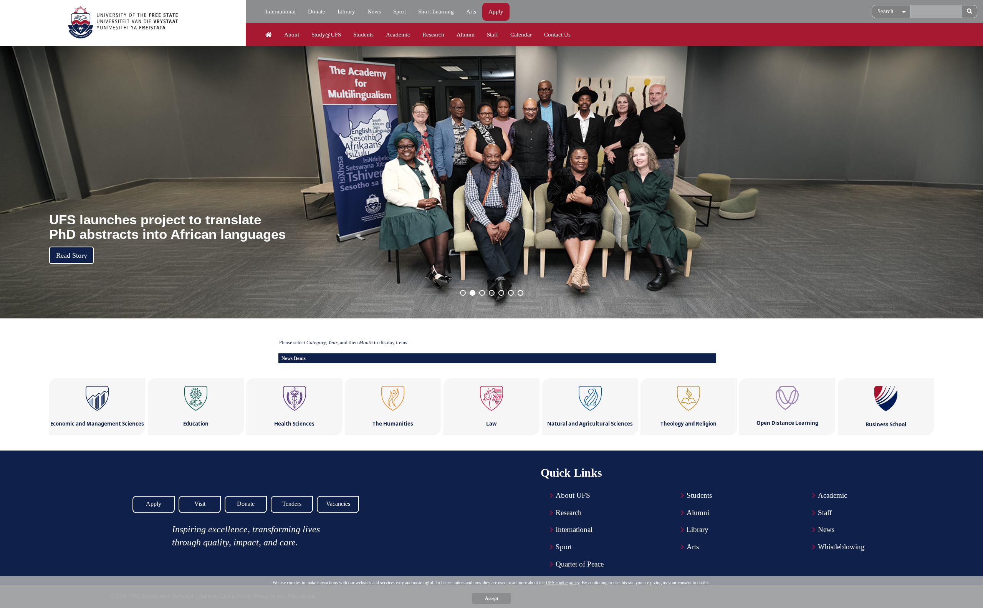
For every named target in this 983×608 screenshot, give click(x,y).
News (374, 11)
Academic (398, 34)
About (291, 34)
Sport (399, 11)
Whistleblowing (841, 547)
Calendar (521, 34)
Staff (492, 34)
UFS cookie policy (562, 582)
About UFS (573, 495)
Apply (495, 11)
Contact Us (557, 34)
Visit (199, 503)
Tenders (291, 503)
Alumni (466, 34)
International (280, 11)
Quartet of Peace (580, 564)
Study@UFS (326, 34)
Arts (471, 11)
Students (363, 34)
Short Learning (436, 11)
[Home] (268, 35)
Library (346, 11)
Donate (316, 11)
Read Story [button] (71, 255)
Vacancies (338, 503)
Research (433, 34)
